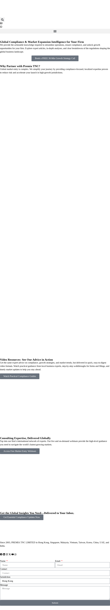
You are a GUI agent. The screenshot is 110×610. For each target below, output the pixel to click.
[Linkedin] (4, 554)
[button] (2, 19)
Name (3, 561)
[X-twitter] (10, 554)
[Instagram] (7, 554)
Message (4, 585)
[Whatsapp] (15, 554)
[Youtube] (12, 554)
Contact (3, 569)
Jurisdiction (5, 577)
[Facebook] (1, 554)
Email (58, 561)
